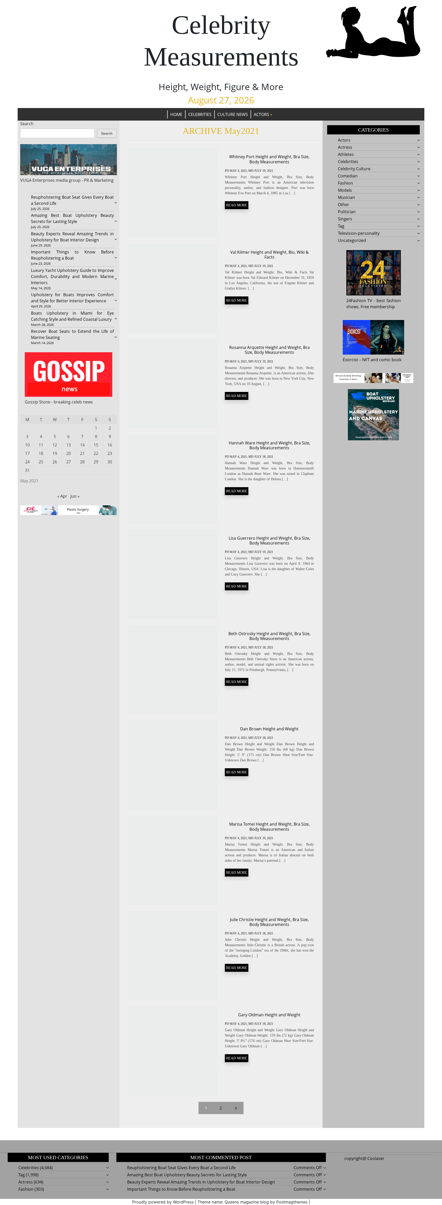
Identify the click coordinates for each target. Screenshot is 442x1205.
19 (54, 453)
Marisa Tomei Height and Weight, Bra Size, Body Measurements (269, 826)
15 (96, 445)
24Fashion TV (359, 300)
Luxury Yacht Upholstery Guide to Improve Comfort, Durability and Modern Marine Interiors (72, 276)
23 (109, 453)
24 (27, 462)
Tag (341, 226)
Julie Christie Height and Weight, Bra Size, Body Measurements (269, 922)
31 (27, 470)
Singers (345, 219)
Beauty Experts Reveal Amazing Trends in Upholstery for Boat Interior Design (201, 1182)
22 (96, 453)
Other (343, 204)
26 (54, 462)
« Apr (62, 496)
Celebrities (200, 114)
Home (176, 114)
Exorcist (350, 359)
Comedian (348, 176)
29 (96, 462)
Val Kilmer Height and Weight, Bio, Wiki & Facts (269, 254)
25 (41, 462)
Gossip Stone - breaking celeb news (59, 402)
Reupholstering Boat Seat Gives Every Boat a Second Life (181, 1167)
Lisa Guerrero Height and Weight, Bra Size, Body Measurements (269, 540)
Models (345, 190)
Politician (347, 212)
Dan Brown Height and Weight (269, 729)
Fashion (345, 183)
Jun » (75, 496)
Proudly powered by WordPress (163, 1201)
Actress (345, 147)
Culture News (232, 114)
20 (68, 453)
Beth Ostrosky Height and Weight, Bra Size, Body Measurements (269, 636)
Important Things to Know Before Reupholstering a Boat (181, 1189)
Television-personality (359, 233)
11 (41, 445)
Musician (346, 197)
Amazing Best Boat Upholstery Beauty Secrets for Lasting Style (187, 1175)
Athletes (346, 154)
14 (82, 445)
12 (54, 445)
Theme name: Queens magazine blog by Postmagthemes (252, 1201)
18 (41, 453)
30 (109, 462)
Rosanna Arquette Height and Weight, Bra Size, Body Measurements (269, 350)
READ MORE (236, 205)
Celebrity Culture (354, 169)
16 (109, 445)
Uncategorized (352, 240)
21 (82, 453)
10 (27, 445)
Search (27, 123)
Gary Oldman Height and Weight (269, 1015)
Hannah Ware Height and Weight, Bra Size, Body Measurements (269, 445)
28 (82, 462)
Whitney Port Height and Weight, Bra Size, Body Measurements (269, 159)
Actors (261, 114)
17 (27, 453)
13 (68, 445)
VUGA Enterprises (37, 180)
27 (68, 462)
